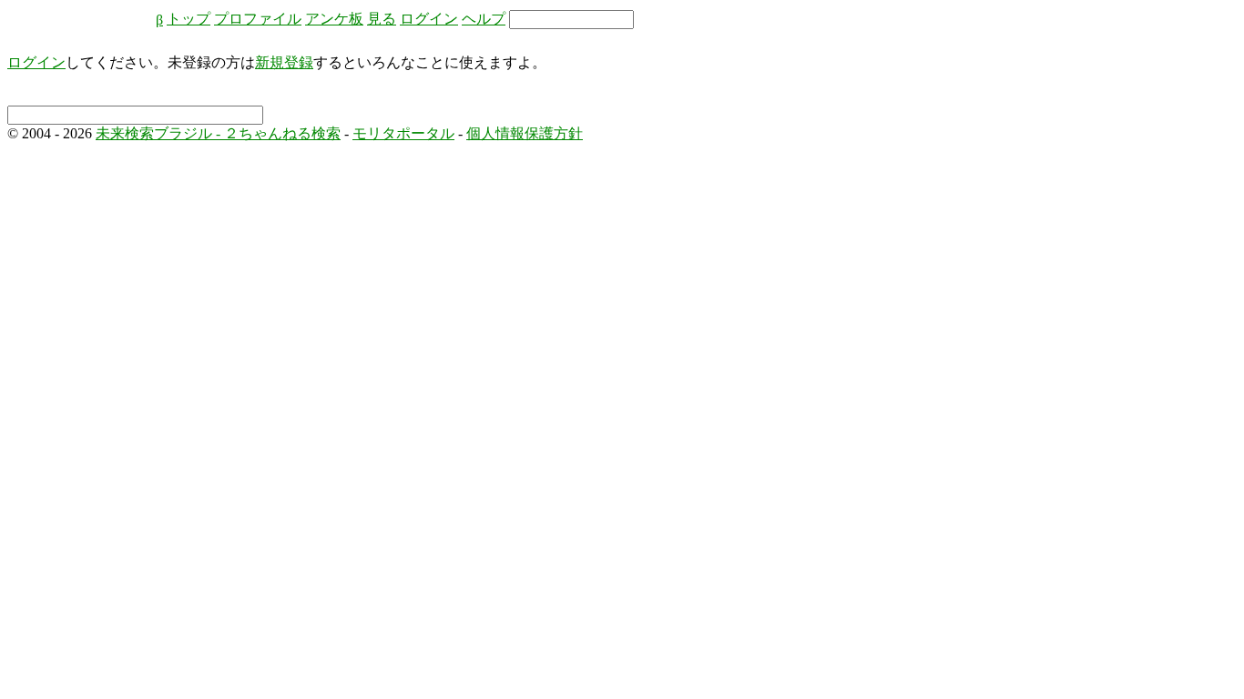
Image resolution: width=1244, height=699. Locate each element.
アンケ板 (334, 18)
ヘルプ (483, 18)
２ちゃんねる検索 (282, 133)
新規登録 (284, 62)
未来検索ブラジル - (160, 133)
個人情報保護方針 (524, 133)
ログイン (429, 18)
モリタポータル (403, 133)
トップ (188, 18)
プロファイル (257, 18)
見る (381, 18)
